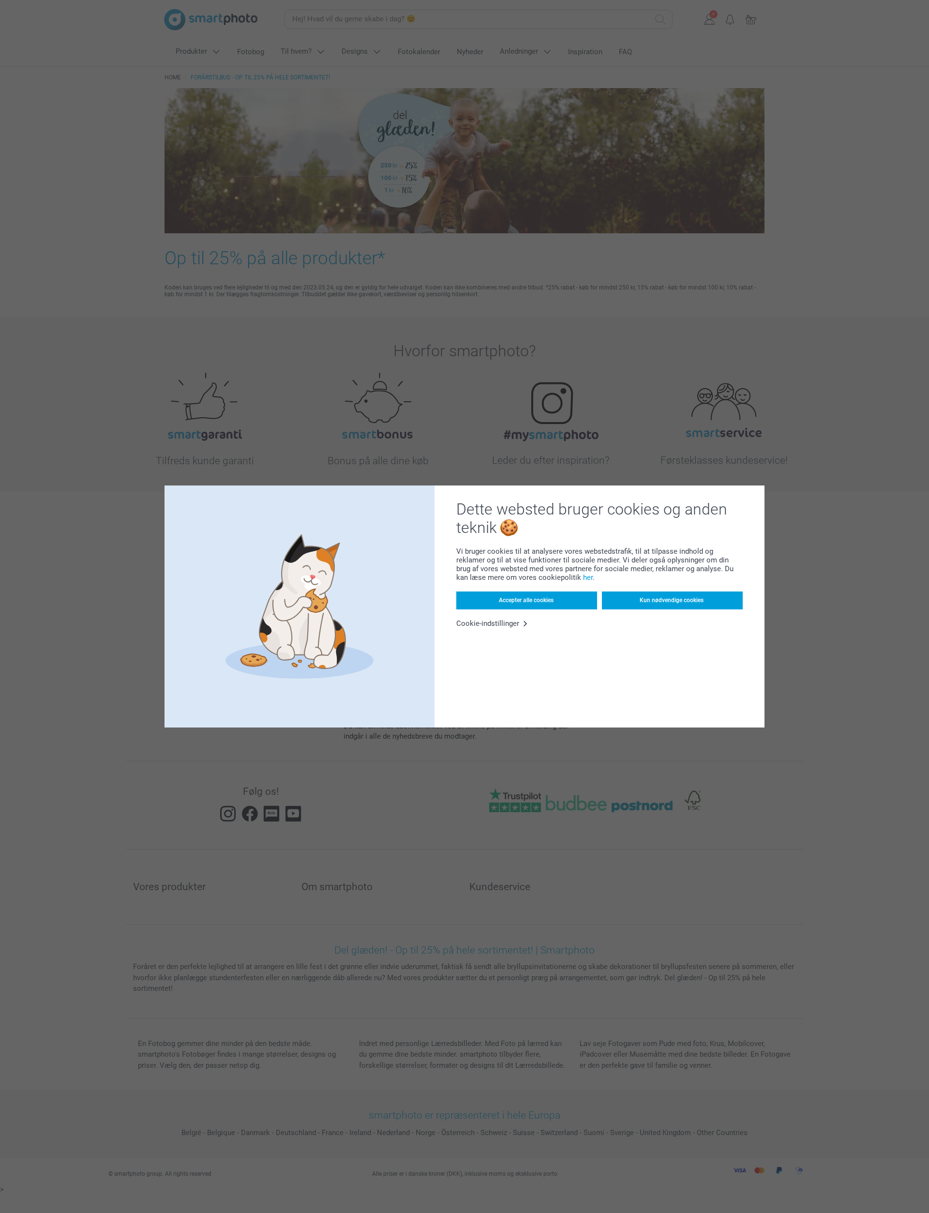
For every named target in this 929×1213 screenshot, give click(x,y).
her (588, 577)
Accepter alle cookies (526, 600)
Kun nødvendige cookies (672, 600)
